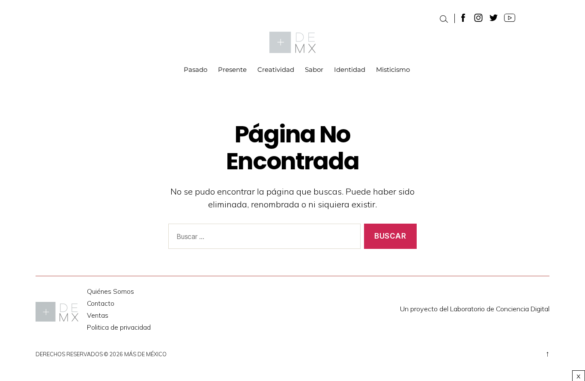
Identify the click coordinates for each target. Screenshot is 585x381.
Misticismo (393, 70)
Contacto (100, 303)
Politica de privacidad (119, 327)
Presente (232, 70)
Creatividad (275, 70)
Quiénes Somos (110, 291)
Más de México (145, 354)
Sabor (314, 70)
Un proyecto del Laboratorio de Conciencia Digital (474, 308)
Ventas (97, 315)
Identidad (349, 70)
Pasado (195, 70)
